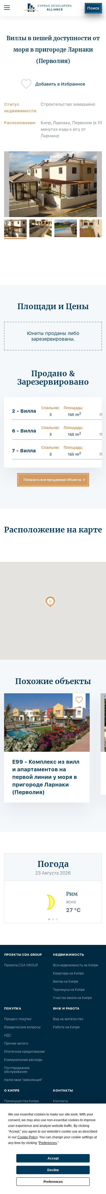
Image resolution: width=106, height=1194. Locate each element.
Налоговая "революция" (23, 1080)
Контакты (60, 1101)
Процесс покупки (17, 1019)
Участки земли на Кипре (72, 998)
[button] (50, 603)
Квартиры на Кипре (68, 973)
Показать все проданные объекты (52, 480)
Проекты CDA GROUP (21, 965)
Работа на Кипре (66, 1027)
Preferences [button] (48, 1143)
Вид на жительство (68, 1019)
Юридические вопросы (22, 1027)
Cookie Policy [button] (27, 1137)
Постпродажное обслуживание (17, 1070)
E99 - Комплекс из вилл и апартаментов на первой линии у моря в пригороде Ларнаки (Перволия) (45, 777)
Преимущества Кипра (21, 1101)
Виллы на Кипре (65, 981)
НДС (7, 1035)
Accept (53, 1158)
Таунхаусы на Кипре (69, 990)
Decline (53, 1170)
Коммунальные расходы (23, 1060)
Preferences (53, 1182)
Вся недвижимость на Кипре (75, 965)
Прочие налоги (16, 1043)
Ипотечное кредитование (24, 1052)
